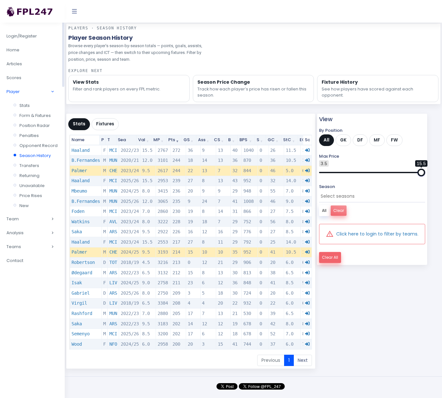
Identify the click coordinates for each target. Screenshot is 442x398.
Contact (14, 260)
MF (377, 140)
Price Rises (30, 196)
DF (360, 140)
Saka (77, 231)
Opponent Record (38, 145)
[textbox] (369, 196)
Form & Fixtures (35, 115)
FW (394, 140)
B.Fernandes (86, 160)
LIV (113, 282)
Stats (24, 105)
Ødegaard (82, 272)
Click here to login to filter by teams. (377, 234)
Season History (35, 155)
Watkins (81, 221)
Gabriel (81, 293)
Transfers (29, 165)
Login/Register (21, 36)
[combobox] (372, 196)
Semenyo (81, 333)
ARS (113, 231)
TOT (113, 262)
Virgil (79, 303)
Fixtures (105, 124)
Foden (78, 211)
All (326, 140)
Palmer (79, 170)
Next (303, 360)
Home (12, 50)
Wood (77, 344)
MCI (113, 150)
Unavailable (32, 186)
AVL (113, 221)
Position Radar (34, 125)
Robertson (83, 262)
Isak (77, 282)
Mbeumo (79, 191)
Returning (29, 176)
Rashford (82, 313)
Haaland (81, 150)
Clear (338, 210)
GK (343, 140)
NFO (113, 344)
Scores (13, 78)
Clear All (330, 257)
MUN (113, 160)
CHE (113, 170)
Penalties (29, 135)
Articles (14, 64)
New (24, 206)
